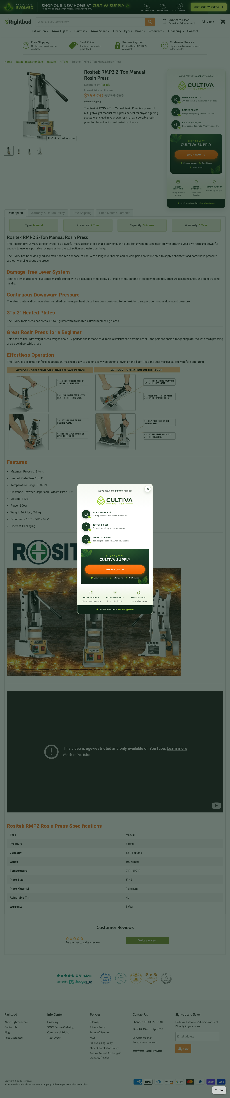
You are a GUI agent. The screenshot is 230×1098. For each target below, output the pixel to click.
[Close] (147, 489)
